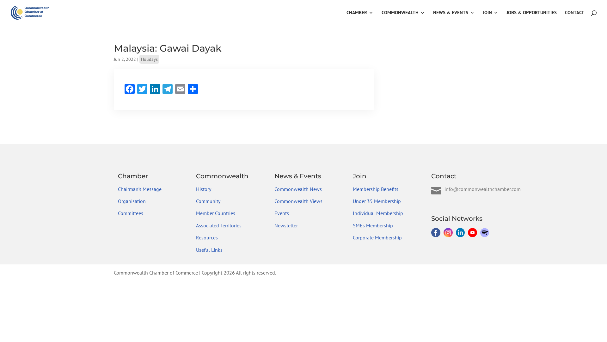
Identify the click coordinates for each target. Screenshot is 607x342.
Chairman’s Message (140, 189)
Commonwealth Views (298, 201)
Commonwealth (400, 13)
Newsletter (286, 225)
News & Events (450, 13)
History (203, 189)
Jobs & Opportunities (531, 13)
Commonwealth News (298, 189)
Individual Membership (378, 213)
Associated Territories (219, 225)
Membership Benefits (375, 189)
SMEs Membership (373, 225)
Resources (207, 237)
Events (281, 213)
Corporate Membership (377, 237)
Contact (574, 13)
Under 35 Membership (377, 201)
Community (208, 201)
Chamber (356, 13)
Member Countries (215, 213)
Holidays (149, 59)
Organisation (132, 201)
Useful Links (209, 250)
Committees (130, 213)
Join (487, 13)
